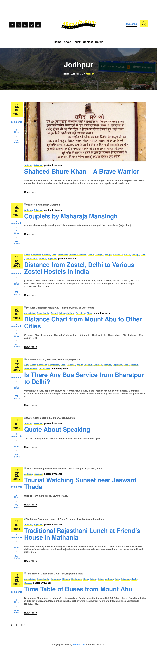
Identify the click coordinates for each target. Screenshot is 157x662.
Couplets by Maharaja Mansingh (71, 215)
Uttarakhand (44, 369)
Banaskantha (43, 313)
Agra (26, 365)
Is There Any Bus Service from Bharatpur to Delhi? (84, 378)
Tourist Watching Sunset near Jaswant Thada (80, 483)
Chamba (46, 255)
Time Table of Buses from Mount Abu (78, 588)
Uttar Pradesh (30, 369)
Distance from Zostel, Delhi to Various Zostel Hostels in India (79, 268)
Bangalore (36, 255)
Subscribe (131, 24)
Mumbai (42, 259)
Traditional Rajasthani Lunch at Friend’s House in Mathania (82, 533)
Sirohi (89, 313)
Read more (30, 192)
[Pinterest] (31, 25)
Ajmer (27, 255)
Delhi (54, 255)
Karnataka (118, 255)
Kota (117, 579)
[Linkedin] (38, 25)
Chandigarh (53, 365)
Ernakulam (63, 255)
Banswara (55, 579)
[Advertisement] (78, 5)
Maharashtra (31, 259)
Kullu (143, 255)
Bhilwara (66, 579)
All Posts (75, 74)
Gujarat (54, 313)
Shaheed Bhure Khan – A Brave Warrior (81, 171)
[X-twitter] (19, 25)
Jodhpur (28, 165)
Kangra (108, 255)
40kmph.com (79, 644)
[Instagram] (25, 25)
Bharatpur (42, 365)
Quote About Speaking (57, 429)
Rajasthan (38, 165)
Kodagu (135, 255)
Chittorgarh (76, 579)
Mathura (107, 365)
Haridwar (71, 365)
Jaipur (91, 255)
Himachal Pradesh (77, 255)
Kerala (127, 255)
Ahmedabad (30, 313)
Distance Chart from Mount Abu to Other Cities (83, 322)
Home (66, 74)
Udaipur (134, 365)
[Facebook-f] (12, 25)
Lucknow (97, 365)
